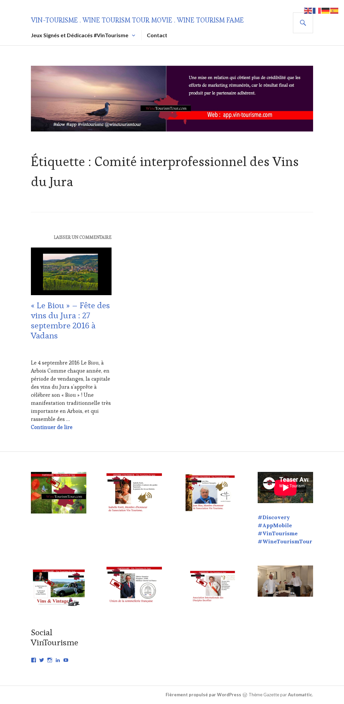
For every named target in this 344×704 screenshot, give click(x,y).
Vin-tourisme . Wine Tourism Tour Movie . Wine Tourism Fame (137, 20)
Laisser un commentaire (83, 237)
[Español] (334, 10)
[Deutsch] (325, 10)
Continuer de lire (52, 427)
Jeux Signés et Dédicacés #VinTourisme (79, 35)
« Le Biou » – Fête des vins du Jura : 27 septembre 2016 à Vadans (70, 320)
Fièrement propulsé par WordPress (203, 694)
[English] (308, 10)
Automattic (300, 694)
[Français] (317, 10)
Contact (157, 35)
